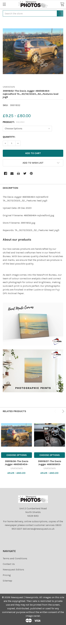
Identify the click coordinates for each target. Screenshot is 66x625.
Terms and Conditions (15, 558)
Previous (55, 411)
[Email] (12, 173)
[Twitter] (25, 173)
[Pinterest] (31, 173)
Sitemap (7, 580)
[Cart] (62, 4)
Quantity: (9, 136)
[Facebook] (5, 173)
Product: (14, 122)
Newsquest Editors (13, 569)
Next (62, 411)
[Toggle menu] (4, 4)
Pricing (7, 575)
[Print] (18, 173)
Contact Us (9, 563)
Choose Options (16, 455)
